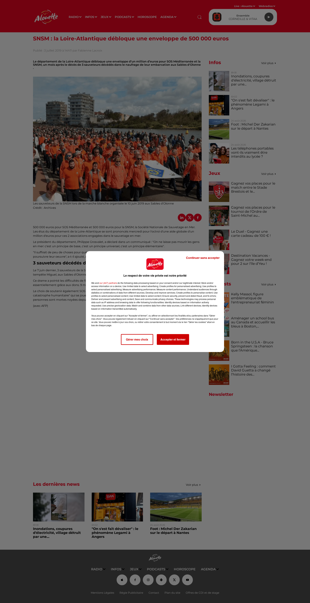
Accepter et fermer (172, 339)
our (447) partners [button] (108, 282)
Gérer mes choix (137, 339)
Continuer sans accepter (203, 258)
